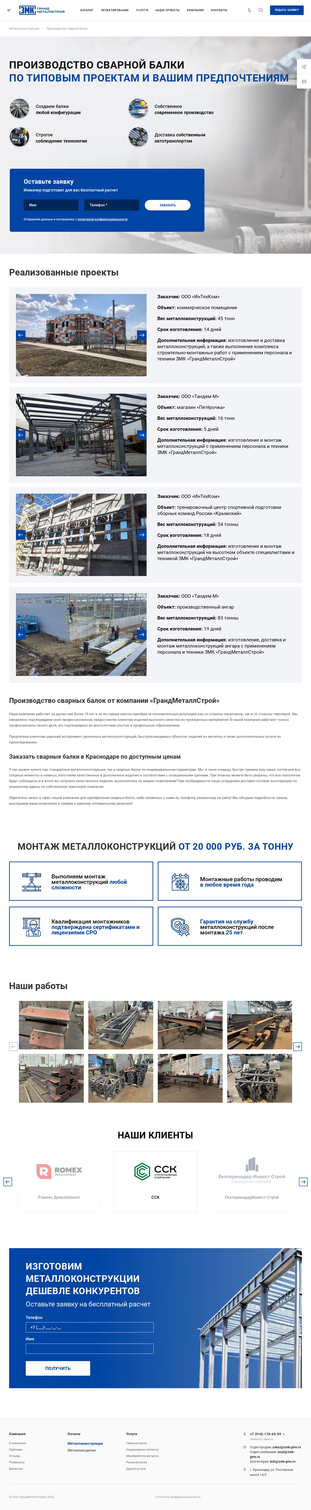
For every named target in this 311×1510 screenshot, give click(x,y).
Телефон (34, 1317)
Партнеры (16, 1449)
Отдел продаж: (275, 1447)
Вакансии (16, 1468)
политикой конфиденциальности (102, 219)
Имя (30, 1339)
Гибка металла (136, 1443)
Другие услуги (136, 1468)
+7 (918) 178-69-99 (265, 1434)
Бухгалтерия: (273, 1461)
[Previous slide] (20, 335)
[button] (297, 1046)
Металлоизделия (82, 1450)
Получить (58, 1368)
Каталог (74, 1434)
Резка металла (136, 1462)
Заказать (168, 205)
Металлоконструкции (85, 1443)
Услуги (131, 1434)
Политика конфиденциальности (178, 1497)
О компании (17, 1443)
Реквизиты (17, 1462)
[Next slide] (142, 335)
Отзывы (14, 1456)
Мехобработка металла (142, 1456)
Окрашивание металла (142, 1449)
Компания (17, 1434)
